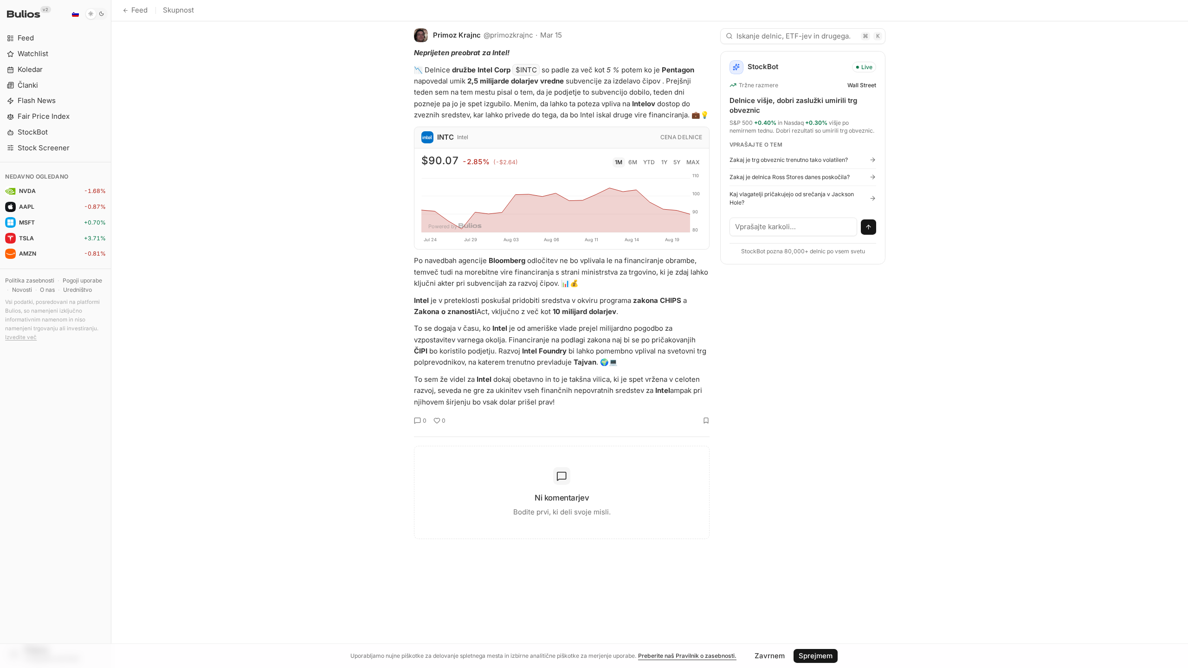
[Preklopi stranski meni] (111, 334)
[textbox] (794, 227)
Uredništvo (77, 289)
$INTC (526, 69)
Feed (139, 10)
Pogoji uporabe (82, 280)
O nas (47, 289)
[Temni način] (96, 14)
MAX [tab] (693, 162)
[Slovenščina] (75, 14)
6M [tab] (632, 162)
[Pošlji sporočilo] (869, 227)
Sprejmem (816, 655)
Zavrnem (770, 655)
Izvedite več (21, 337)
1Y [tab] (664, 162)
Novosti (22, 289)
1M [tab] (618, 162)
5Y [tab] (676, 162)
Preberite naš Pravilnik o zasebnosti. (687, 655)
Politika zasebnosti (29, 280)
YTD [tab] (649, 162)
